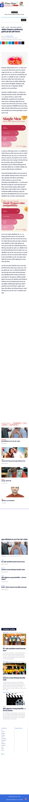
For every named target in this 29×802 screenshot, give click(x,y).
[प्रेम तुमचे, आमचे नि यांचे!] (14, 472)
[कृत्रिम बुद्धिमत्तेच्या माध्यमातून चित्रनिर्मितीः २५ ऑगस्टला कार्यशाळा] (14, 699)
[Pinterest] (3, 42)
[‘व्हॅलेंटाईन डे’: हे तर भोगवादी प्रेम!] (14, 492)
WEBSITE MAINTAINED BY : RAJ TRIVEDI (14, 799)
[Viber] (19, 42)
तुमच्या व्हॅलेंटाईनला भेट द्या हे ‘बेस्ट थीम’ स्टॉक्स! (10, 441)
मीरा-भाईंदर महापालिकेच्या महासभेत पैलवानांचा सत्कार (13, 562)
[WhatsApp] (6, 42)
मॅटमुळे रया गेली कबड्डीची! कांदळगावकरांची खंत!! (15, 14)
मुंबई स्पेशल (3, 568)
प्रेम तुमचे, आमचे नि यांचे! (6, 481)
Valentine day (14, 424)
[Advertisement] (14, 358)
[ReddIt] (16, 42)
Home (2, 27)
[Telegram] (9, 42)
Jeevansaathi (17, 423)
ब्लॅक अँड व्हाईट (3, 439)
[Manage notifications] (26, 799)
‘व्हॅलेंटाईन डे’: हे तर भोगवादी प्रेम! (8, 500)
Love (24, 423)
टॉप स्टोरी (7, 27)
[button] (2, 5)
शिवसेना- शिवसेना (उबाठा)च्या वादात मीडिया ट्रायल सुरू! (14, 587)
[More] (26, 42)
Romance (4, 424)
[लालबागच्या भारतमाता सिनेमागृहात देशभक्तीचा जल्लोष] (14, 668)
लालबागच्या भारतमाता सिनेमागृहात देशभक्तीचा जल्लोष (13, 569)
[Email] (22, 42)
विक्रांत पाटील (3, 443)
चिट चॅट (2, 560)
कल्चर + (2, 459)
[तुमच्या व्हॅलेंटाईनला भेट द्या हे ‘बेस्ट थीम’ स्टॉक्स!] (14, 432)
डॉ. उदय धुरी (3, 503)
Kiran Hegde (4, 483)
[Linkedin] (13, 42)
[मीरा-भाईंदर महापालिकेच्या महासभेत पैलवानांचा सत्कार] (14, 639)
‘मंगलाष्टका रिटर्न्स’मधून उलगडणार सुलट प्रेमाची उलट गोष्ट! (13, 461)
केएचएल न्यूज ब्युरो (10, 36)
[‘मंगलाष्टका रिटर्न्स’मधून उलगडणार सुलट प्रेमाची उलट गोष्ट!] (14, 452)
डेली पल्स (2, 479)
